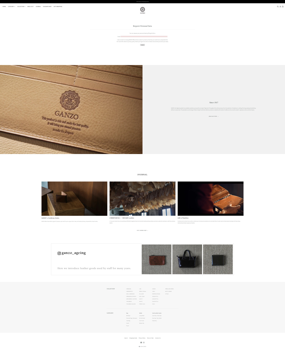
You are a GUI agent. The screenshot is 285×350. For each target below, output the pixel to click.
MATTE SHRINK (168, 291)
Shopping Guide (133, 338)
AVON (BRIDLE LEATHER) (131, 299)
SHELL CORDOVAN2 (130, 294)
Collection (20, 6)
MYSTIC (140, 301)
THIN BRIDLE (129, 301)
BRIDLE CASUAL (142, 291)
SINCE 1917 (30, 6)
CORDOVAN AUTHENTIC (131, 296)
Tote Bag (128, 320)
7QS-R (153, 291)
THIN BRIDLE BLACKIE (131, 304)
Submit (142, 45)
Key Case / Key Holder (157, 318)
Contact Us (158, 338)
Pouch (127, 325)
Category (11, 6)
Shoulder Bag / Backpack (131, 318)
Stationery (154, 320)
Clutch (127, 323)
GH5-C (153, 304)
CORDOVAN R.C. (129, 291)
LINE (140, 289)
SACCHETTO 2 (155, 296)
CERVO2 (154, 289)
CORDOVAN (128, 289)
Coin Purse (141, 320)
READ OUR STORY (214, 116)
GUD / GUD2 (142, 296)
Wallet (140, 313)
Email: (119, 36)
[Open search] (278, 6)
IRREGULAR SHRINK (169, 289)
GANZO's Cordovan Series (50, 218)
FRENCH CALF (142, 304)
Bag (127, 313)
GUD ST (141, 299)
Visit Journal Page (142, 230)
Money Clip (141, 323)
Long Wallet (141, 315)
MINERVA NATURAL (156, 294)
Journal (38, 6)
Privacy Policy (142, 338)
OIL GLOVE (141, 294)
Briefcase (128, 315)
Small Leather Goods (156, 313)
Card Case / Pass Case (156, 315)
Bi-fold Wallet (142, 318)
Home (4, 6)
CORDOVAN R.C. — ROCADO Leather (122, 218)
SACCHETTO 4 (155, 299)
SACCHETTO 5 (155, 301)
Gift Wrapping (58, 6)
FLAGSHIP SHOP (47, 6)
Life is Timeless (183, 218)
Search (126, 338)
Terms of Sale (150, 338)
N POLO (166, 294)
